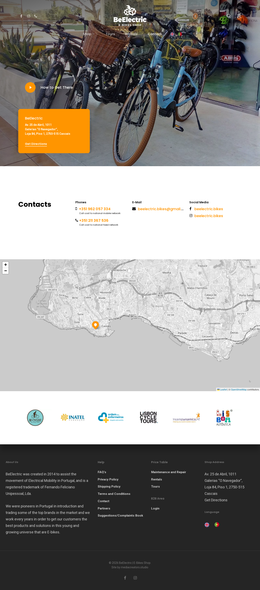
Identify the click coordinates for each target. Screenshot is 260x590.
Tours (155, 486)
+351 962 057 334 (94, 208)
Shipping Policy (109, 486)
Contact (103, 501)
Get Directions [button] (36, 144)
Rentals (156, 479)
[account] (239, 16)
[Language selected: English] (213, 524)
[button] (95, 324)
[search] (228, 16)
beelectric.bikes (208, 208)
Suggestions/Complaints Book (120, 515)
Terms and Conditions (114, 494)
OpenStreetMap (239, 389)
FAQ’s (102, 472)
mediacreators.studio (134, 567)
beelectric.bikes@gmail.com (164, 208)
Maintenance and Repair (168, 472)
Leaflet (223, 389)
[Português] (180, 34)
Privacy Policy (108, 479)
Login (155, 508)
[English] (172, 34)
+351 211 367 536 (93, 220)
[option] (216, 524)
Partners (104, 508)
